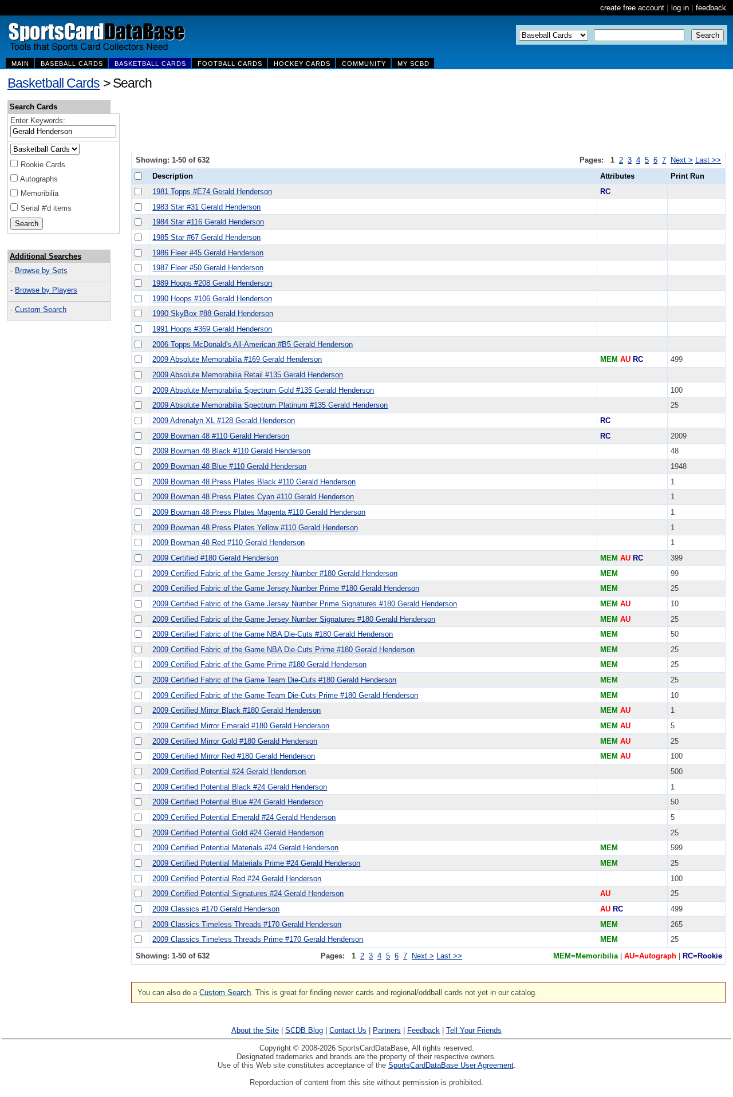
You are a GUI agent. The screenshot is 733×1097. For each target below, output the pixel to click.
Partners (387, 1030)
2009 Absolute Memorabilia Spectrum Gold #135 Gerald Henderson (263, 390)
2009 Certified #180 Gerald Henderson (215, 558)
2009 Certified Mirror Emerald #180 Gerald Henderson (240, 725)
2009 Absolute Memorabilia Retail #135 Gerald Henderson (247, 374)
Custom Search (40, 309)
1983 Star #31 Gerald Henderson (206, 207)
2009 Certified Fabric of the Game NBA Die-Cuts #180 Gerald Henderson (272, 634)
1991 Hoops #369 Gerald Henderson (212, 329)
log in (680, 7)
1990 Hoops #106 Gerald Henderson (212, 298)
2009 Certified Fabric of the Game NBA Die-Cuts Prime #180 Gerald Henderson (283, 649)
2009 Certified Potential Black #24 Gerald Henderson (239, 787)
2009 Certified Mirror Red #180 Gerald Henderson (233, 756)
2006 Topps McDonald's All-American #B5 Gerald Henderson (252, 344)
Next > (682, 160)
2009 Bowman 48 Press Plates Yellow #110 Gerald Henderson (255, 527)
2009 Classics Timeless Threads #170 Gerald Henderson (246, 924)
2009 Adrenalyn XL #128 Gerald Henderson (223, 420)
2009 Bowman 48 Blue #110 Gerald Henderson (229, 466)
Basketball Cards (53, 83)
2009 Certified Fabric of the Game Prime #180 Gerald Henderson (259, 664)
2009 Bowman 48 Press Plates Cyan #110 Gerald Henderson (253, 496)
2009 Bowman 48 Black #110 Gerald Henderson (231, 451)
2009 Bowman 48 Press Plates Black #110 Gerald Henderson (254, 482)
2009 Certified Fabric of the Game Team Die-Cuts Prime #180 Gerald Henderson (285, 695)
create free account (632, 7)
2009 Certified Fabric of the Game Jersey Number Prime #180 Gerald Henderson (285, 588)
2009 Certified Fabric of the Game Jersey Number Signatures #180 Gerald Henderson (293, 619)
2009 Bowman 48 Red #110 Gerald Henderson (228, 542)
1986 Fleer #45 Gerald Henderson (207, 252)
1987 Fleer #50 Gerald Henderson (207, 267)
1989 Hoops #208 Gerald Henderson (212, 283)
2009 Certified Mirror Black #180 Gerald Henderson (236, 710)
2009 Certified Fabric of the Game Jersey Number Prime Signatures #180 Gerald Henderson (304, 603)
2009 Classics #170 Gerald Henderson (215, 909)
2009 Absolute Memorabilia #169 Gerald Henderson (237, 359)
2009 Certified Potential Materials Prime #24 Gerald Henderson (256, 863)
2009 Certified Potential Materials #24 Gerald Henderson (245, 847)
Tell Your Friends (474, 1030)
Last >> (708, 160)
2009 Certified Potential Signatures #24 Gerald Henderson (248, 893)
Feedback (423, 1030)
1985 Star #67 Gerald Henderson (206, 237)
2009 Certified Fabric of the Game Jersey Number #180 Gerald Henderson (274, 573)
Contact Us (347, 1030)
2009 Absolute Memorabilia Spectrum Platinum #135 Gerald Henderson (270, 405)
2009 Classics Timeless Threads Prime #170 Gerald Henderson (257, 939)
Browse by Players (46, 290)
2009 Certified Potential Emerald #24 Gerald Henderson (244, 817)
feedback (711, 7)
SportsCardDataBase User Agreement (451, 1065)
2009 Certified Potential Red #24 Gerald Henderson (236, 878)
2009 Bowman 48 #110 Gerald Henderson (220, 436)
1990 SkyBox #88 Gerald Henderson (212, 313)
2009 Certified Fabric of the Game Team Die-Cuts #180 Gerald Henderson (274, 680)
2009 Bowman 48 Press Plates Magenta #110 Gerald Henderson (258, 512)
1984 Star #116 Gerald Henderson (208, 222)
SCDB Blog (304, 1030)
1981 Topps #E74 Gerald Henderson (212, 191)
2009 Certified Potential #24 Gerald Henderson (229, 771)
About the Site (255, 1030)
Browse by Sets (41, 270)
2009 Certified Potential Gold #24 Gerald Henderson (238, 832)
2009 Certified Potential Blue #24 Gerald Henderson (237, 802)
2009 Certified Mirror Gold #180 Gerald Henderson (234, 741)
